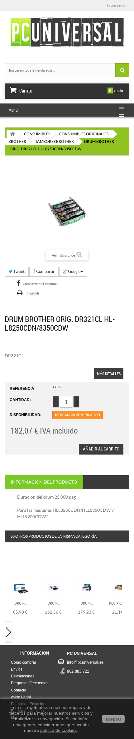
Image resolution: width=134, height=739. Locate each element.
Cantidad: (20, 400)
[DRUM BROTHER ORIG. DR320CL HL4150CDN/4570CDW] (86, 587)
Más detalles (109, 373)
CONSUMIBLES (37, 134)
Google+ (75, 271)
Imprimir (32, 293)
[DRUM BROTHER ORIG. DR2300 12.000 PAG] (20, 587)
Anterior (9, 563)
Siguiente (9, 632)
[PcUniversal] (67, 32)
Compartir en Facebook (40, 284)
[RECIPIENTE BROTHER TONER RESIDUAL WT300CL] (119, 587)
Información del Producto (44, 482)
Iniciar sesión (117, 5)
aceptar (113, 718)
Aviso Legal (21, 697)
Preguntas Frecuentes (29, 683)
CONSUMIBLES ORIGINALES (83, 134)
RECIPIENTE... (119, 603)
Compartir (45, 271)
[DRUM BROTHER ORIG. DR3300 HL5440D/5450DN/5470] (53, 587)
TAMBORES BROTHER (54, 141)
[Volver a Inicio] (12, 134)
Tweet (18, 271)
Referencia (22, 388)
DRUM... (20, 603)
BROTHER (17, 141)
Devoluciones (22, 676)
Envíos (16, 669)
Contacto (18, 690)
